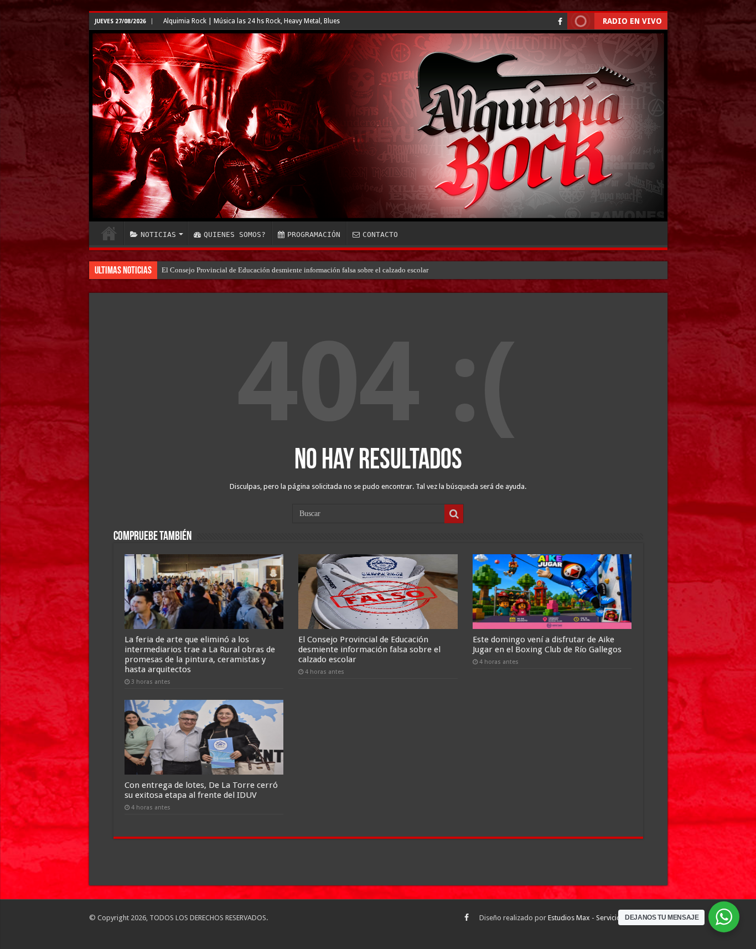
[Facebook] (560, 21)
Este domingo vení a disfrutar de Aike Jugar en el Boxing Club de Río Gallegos (280, 270)
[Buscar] (453, 513)
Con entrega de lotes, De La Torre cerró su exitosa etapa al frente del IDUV (201, 790)
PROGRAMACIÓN (313, 234)
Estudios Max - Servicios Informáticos (607, 918)
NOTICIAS (158, 234)
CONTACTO (380, 234)
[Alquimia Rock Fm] (378, 125)
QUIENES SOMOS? (235, 234)
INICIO (109, 233)
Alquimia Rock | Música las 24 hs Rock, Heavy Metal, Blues (251, 21)
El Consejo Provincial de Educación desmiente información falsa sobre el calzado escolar (369, 649)
